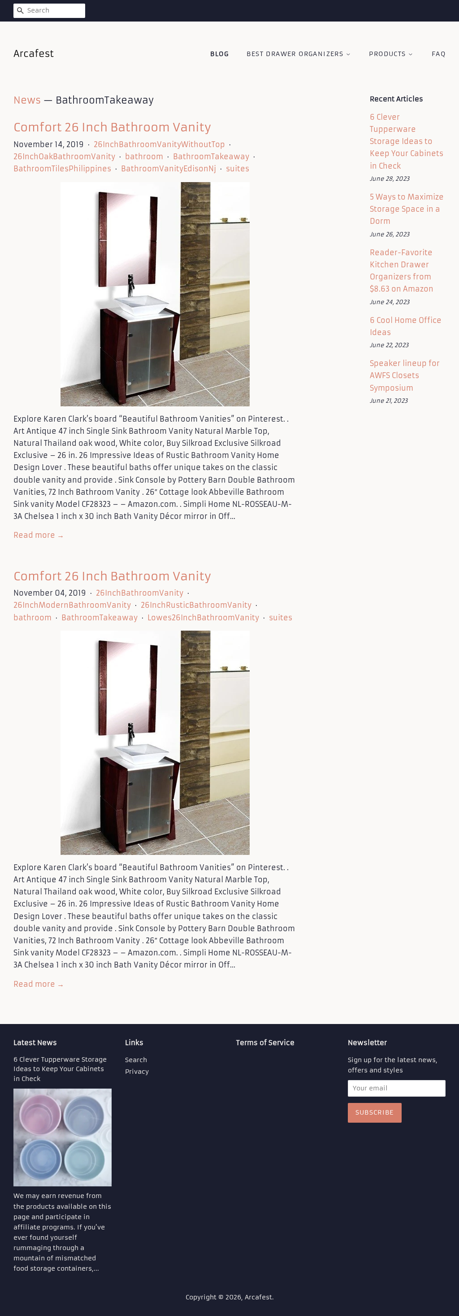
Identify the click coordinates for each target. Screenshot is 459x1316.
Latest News (35, 1042)
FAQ (439, 54)
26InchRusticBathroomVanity (196, 605)
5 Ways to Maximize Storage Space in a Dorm (407, 209)
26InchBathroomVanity (139, 592)
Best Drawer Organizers (296, 54)
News (27, 100)
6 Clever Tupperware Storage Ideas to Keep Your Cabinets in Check (406, 141)
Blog (219, 54)
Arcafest (258, 1297)
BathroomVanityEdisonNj (168, 168)
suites (237, 168)
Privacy (137, 1072)
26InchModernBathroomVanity (72, 605)
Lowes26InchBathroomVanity (203, 617)
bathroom (144, 156)
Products (388, 54)
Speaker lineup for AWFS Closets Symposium (405, 375)
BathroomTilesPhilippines (62, 168)
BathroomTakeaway (211, 156)
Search (136, 1060)
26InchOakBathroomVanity (64, 156)
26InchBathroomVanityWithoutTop (159, 144)
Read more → (38, 535)
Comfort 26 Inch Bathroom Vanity (112, 127)
